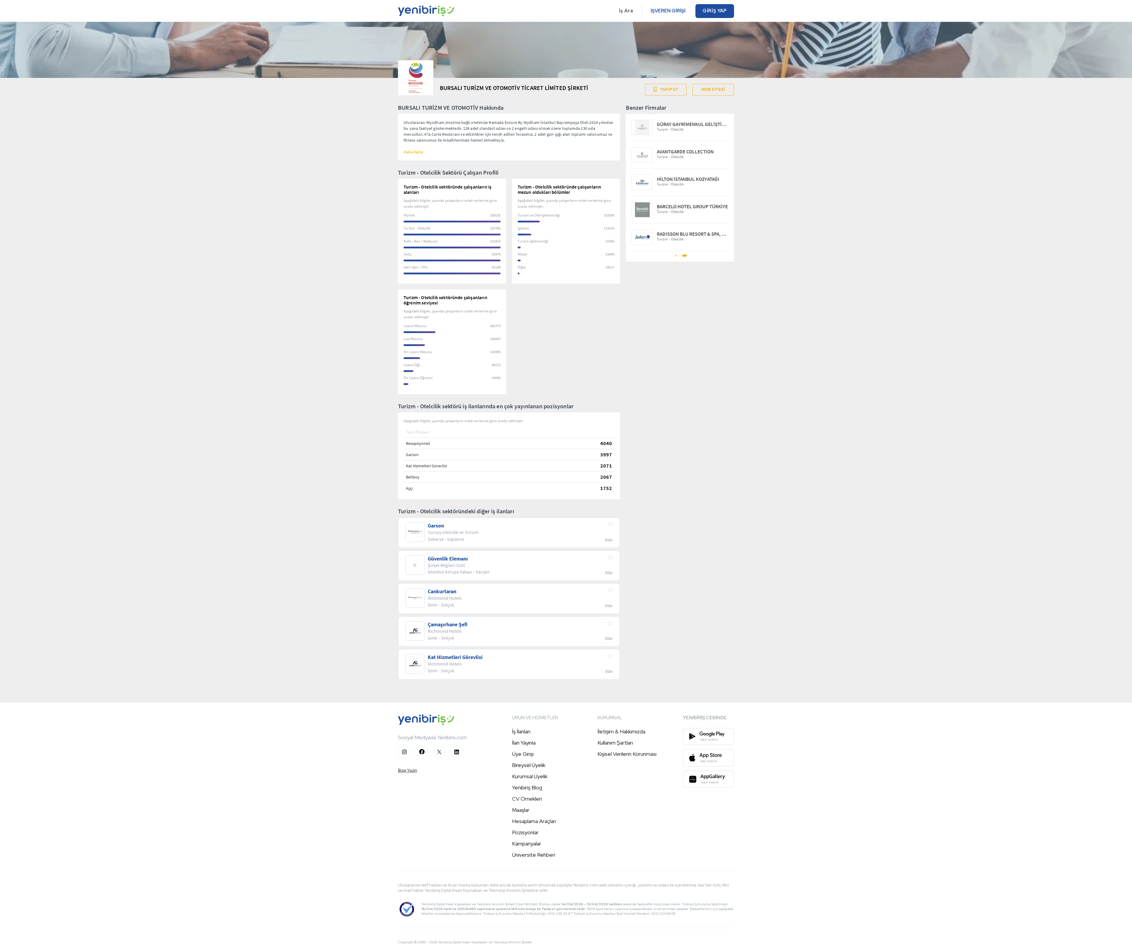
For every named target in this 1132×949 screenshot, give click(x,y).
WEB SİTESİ (713, 89)
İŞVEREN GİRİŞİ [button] (668, 11)
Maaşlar (520, 810)
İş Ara (626, 11)
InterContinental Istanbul (684, 124)
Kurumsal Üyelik (529, 776)
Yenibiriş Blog (527, 787)
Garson (436, 525)
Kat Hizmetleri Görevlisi (455, 657)
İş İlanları (521, 731)
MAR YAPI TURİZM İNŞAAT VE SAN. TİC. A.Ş (692, 179)
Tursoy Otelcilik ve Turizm (684, 151)
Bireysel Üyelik (528, 765)
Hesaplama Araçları (534, 821)
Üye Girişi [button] (523, 753)
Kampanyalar (526, 843)
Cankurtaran (442, 591)
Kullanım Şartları (615, 742)
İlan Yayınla (524, 742)
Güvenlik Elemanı (448, 558)
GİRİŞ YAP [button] (714, 11)
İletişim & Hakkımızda (621, 731)
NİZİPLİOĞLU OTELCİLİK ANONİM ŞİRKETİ (692, 206)
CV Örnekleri (527, 798)
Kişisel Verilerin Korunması (627, 753)
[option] (679, 182)
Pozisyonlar (525, 832)
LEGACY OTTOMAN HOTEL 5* (687, 234)
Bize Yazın (407, 770)
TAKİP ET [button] (669, 89)
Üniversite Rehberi (533, 854)
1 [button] (676, 257)
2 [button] (684, 257)
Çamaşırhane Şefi (448, 624)
